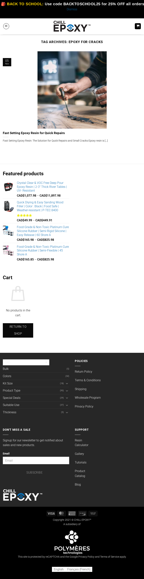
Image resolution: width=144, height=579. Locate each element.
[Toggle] (67, 383)
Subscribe (34, 472)
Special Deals (11, 398)
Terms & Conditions (88, 380)
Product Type (11, 390)
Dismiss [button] (72, 9)
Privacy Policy (84, 406)
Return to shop (18, 330)
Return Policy (83, 371)
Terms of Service (109, 556)
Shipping (80, 389)
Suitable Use (11, 405)
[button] (6, 26)
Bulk (6, 369)
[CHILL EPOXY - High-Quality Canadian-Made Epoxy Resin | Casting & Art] (72, 26)
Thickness (9, 412)
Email (6, 453)
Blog (78, 484)
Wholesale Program (88, 397)
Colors (7, 376)
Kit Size (8, 383)
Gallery (79, 454)
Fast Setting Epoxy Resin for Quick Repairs (34, 133)
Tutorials (80, 462)
